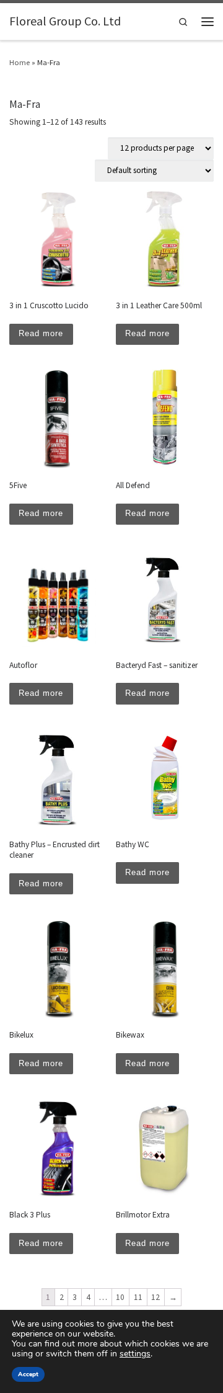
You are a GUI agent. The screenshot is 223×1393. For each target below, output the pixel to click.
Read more (41, 333)
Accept (28, 1374)
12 (155, 1297)
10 (120, 1297)
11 (138, 1297)
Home (19, 62)
